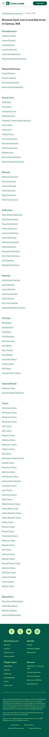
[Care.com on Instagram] (37, 631)
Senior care (8, 685)
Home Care (7, 129)
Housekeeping (8, 45)
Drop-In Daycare (9, 186)
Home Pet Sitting (9, 359)
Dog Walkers (7, 355)
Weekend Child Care (10, 265)
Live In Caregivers (9, 139)
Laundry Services (9, 49)
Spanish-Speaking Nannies (13, 307)
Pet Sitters (6, 368)
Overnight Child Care (11, 251)
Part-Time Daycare (10, 199)
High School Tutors (10, 476)
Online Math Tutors (10, 508)
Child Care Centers (10, 219)
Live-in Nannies (8, 289)
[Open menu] (3, 3)
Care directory (32, 684)
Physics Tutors (8, 527)
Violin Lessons (8, 581)
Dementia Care (8, 116)
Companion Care (9, 111)
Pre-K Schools (8, 260)
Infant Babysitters (9, 606)
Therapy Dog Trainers (11, 373)
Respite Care (7, 152)
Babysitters (8, 596)
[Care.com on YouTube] (29, 631)
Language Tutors (9, 485)
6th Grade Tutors (9, 421)
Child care (7, 674)
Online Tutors (7, 522)
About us (7, 645)
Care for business (33, 676)
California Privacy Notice (16, 728)
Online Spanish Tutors (11, 517)
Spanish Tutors (8, 559)
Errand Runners (8, 73)
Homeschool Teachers (11, 481)
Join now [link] (40, 3)
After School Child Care (12, 215)
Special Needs (9, 383)
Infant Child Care (9, 237)
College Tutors (8, 449)
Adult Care (6, 102)
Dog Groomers (8, 341)
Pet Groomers (8, 364)
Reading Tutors (8, 540)
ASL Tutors (6, 431)
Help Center (31, 652)
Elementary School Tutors (13, 458)
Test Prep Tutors (9, 572)
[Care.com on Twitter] (20, 631)
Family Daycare (8, 190)
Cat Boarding (7, 327)
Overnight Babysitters (11, 615)
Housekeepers (9, 31)
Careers (7, 649)
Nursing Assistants (10, 143)
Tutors (5, 403)
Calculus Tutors (8, 440)
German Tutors (8, 472)
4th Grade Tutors (9, 412)
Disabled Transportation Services (16, 120)
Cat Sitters (6, 332)
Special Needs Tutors (11, 563)
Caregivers (6, 107)
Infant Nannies (8, 285)
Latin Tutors (7, 490)
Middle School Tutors (11, 504)
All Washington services (12, 13)
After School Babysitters (12, 601)
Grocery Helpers (9, 78)
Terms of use (9, 652)
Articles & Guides (33, 649)
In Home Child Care (10, 233)
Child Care (7, 210)
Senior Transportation (11, 157)
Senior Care (8, 97)
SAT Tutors (6, 549)
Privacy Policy (28, 725)
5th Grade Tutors (9, 417)
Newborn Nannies (9, 294)
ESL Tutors (6, 453)
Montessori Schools (10, 242)
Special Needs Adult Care (13, 161)
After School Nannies (11, 280)
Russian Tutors (8, 545)
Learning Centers (9, 495)
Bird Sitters (7, 323)
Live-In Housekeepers (11, 54)
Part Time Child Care (11, 256)
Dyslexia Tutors (8, 388)
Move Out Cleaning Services (14, 58)
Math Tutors (7, 499)
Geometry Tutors (9, 467)
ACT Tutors (7, 426)
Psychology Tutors (10, 536)
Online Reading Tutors (11, 513)
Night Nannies (8, 298)
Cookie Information (35, 728)
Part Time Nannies (10, 303)
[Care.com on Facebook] (12, 631)
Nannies (6, 275)
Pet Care (6, 318)
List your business (33, 672)
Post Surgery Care (10, 148)
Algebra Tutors (8, 435)
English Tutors (8, 463)
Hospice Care (8, 134)
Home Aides (7, 125)
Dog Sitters (7, 345)
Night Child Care (9, 247)
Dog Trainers (7, 350)
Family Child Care (9, 228)
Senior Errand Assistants (12, 87)
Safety (29, 645)
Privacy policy (9, 656)
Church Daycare (9, 181)
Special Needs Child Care (13, 393)
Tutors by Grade (9, 577)
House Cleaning (9, 40)
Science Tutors (8, 554)
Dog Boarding (8, 336)
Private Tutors (8, 531)
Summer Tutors (8, 568)
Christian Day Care (10, 177)
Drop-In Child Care (10, 224)
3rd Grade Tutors (9, 408)
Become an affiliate (34, 680)
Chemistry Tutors (9, 444)
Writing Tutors (8, 586)
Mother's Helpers (9, 610)
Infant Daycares (9, 195)
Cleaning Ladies (9, 36)
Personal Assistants (10, 82)
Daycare (6, 172)
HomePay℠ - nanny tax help (35, 667)
